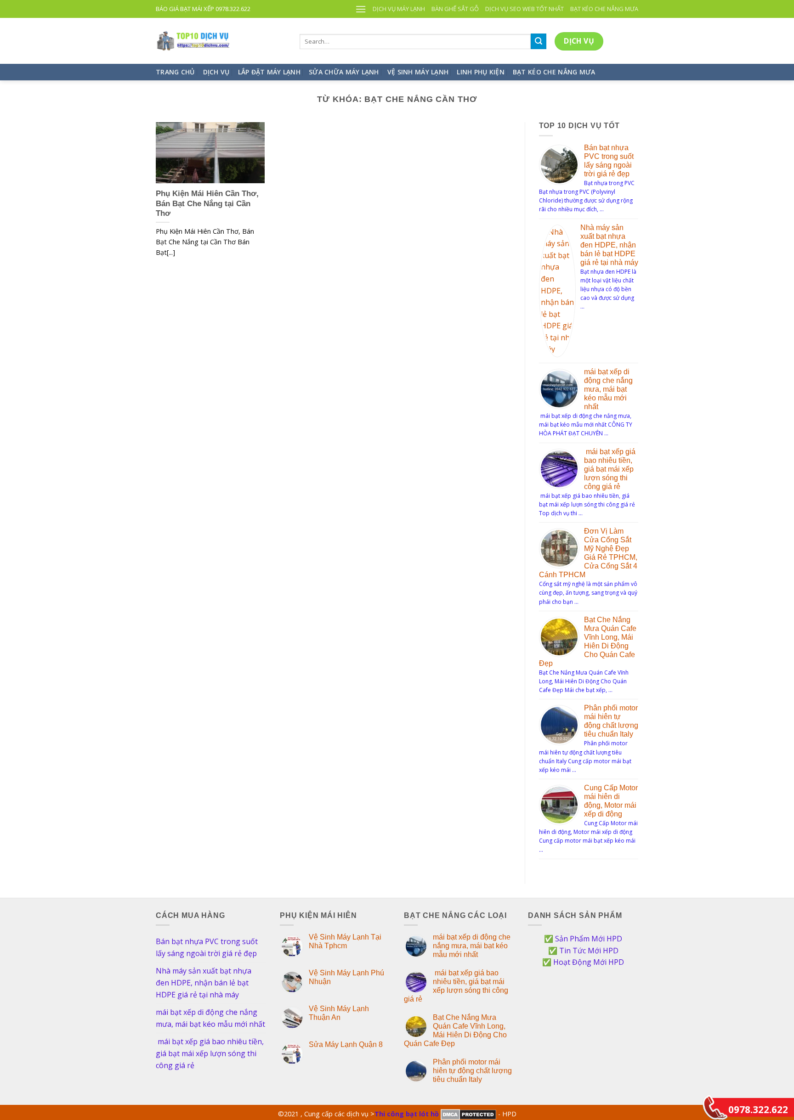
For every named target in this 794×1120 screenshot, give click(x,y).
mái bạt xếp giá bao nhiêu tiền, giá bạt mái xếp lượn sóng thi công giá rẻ (609, 469)
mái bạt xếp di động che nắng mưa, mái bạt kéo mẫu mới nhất (608, 389)
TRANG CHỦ (175, 72)
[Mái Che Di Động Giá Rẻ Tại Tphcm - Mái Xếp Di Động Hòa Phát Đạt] (221, 41)
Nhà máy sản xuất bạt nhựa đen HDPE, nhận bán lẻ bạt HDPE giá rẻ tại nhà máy (609, 245)
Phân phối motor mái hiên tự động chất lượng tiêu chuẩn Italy (472, 1070)
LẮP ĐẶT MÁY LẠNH (269, 72)
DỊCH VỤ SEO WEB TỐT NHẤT (524, 9)
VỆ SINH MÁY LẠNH (417, 72)
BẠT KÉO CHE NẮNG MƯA (604, 9)
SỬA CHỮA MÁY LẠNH (344, 72)
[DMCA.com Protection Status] (468, 1113)
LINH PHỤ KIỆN (481, 72)
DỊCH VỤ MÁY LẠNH (399, 9)
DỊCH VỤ (216, 72)
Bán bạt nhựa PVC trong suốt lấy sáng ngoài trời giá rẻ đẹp (207, 947)
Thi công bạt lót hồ (406, 1113)
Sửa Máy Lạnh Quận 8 (346, 1044)
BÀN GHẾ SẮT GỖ (455, 9)
